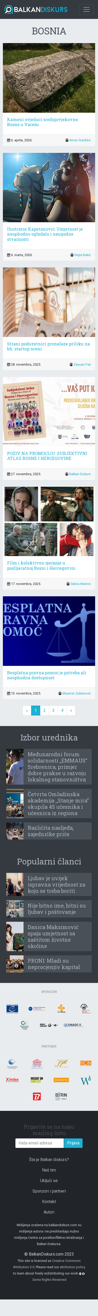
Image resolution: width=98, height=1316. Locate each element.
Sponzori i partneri (49, 1191)
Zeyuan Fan (82, 364)
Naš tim (49, 1170)
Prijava (73, 1143)
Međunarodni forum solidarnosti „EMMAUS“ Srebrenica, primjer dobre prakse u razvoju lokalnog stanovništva (57, 767)
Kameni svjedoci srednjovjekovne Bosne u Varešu (42, 122)
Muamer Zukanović (76, 693)
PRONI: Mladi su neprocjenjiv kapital (54, 963)
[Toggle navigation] (86, 9)
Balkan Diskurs (80, 474)
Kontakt (49, 1201)
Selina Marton (81, 584)
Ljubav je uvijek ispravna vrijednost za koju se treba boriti (56, 884)
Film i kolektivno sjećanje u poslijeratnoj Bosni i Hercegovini (41, 565)
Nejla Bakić (82, 255)
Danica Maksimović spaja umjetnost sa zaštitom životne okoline (53, 936)
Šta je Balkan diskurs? (49, 1159)
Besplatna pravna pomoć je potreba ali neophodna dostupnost (46, 675)
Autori (49, 1212)
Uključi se (49, 1180)
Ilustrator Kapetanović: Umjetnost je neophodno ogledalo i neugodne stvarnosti (45, 234)
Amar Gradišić (80, 140)
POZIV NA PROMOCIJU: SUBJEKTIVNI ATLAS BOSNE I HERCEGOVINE (47, 455)
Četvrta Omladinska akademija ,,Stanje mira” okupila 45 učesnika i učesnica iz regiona (58, 803)
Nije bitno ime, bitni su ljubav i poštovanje (57, 908)
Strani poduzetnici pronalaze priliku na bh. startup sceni (48, 346)
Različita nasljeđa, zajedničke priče (51, 830)
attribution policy (72, 1267)
